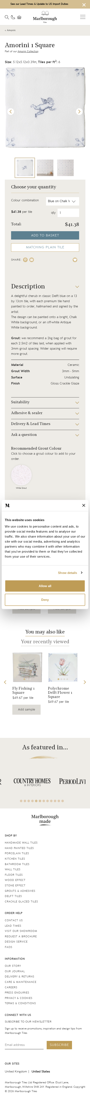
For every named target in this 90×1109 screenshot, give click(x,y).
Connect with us (18, 1015)
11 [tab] (59, 801)
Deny (45, 599)
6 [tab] (40, 801)
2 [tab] (27, 679)
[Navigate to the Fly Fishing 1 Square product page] (27, 667)
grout (67, 338)
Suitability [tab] (20, 402)
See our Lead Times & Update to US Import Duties (39, 4)
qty (53, 213)
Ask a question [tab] (24, 435)
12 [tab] (62, 801)
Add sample (26, 709)
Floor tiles (14, 875)
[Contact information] (13, 17)
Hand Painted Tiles (19, 848)
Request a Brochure (21, 936)
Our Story (13, 966)
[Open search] (7, 17)
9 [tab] (51, 801)
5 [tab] (36, 801)
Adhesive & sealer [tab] (26, 413)
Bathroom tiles (17, 864)
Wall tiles (13, 869)
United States (41, 1071)
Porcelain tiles (17, 853)
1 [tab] (24, 679)
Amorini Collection (28, 51)
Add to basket (45, 235)
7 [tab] (43, 801)
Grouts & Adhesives (20, 891)
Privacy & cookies (18, 998)
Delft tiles (13, 896)
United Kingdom (16, 1071)
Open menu (82, 17)
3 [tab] (30, 679)
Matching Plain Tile (45, 247)
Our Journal (15, 971)
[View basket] (20, 17)
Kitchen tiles (15, 858)
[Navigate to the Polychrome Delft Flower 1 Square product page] (63, 667)
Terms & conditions (20, 1003)
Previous (10, 111)
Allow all (45, 586)
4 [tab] (67, 679)
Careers (11, 987)
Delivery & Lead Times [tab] (30, 424)
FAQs (8, 947)
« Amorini (10, 30)
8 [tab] (47, 801)
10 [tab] (55, 801)
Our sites (12, 1063)
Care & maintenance (20, 982)
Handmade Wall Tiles (21, 842)
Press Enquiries (17, 992)
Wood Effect (15, 880)
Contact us (14, 920)
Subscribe (59, 1045)
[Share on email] (31, 260)
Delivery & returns (19, 976)
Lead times (13, 926)
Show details (67, 572)
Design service (16, 941)
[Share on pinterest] (25, 260)
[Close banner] (83, 505)
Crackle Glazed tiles (21, 901)
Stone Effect (15, 885)
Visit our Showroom (21, 931)
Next (79, 111)
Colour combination (25, 200)
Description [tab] (28, 287)
